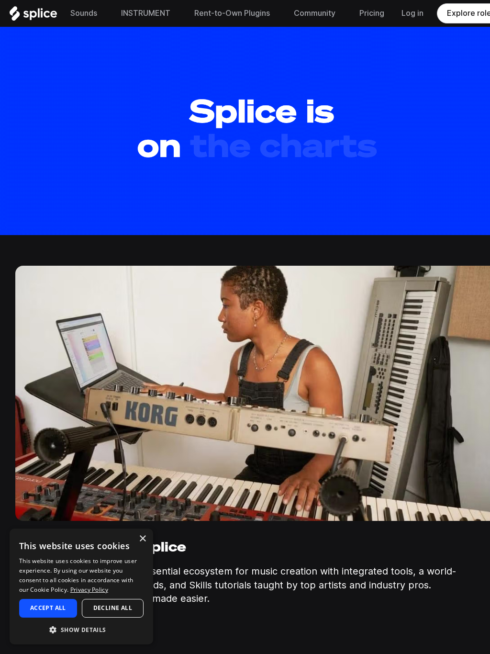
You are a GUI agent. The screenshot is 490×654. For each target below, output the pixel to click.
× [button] (142, 538)
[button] (81, 629)
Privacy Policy (89, 590)
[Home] (33, 15)
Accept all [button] (48, 608)
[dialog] (81, 586)
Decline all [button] (112, 608)
